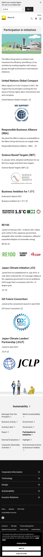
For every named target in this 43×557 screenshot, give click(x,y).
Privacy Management (27, 526)
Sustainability (20, 406)
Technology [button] (7, 478)
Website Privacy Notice (9, 529)
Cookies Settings (21, 543)
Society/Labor (7, 427)
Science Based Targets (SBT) (14, 168)
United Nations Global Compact (15, 100)
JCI (3, 290)
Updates (11, 509)
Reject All (21, 548)
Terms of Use (24, 529)
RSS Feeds (20, 509)
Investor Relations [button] (10, 497)
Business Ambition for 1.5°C (13, 201)
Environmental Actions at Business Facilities (32, 446)
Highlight (26, 440)
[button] (32, 19)
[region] (21, 544)
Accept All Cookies (21, 553)
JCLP (4, 352)
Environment (28, 422)
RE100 (4, 244)
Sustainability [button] (8, 491)
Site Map (14, 526)
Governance (28, 427)
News (3, 509)
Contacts (5, 526)
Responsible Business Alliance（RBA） (18, 146)
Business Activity (9, 422)
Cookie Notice (35, 529)
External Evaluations (10, 440)
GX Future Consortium (11, 308)
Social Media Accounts (9, 512)
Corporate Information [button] (12, 472)
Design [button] (5, 484)
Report (4, 432)
